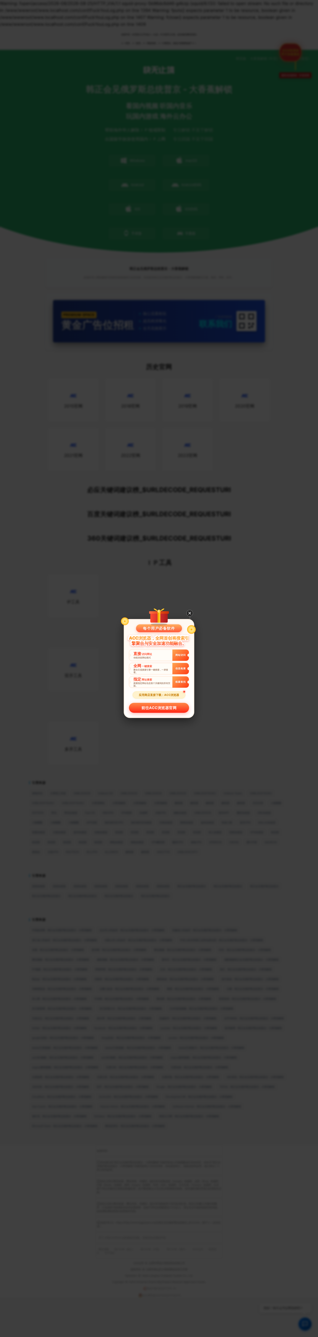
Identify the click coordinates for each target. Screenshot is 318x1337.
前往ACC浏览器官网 (159, 708)
